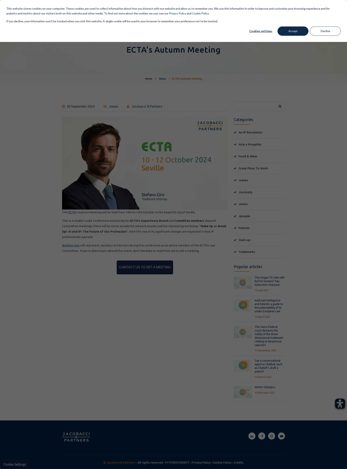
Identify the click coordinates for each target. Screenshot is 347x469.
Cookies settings (260, 31)
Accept (293, 31)
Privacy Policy (177, 13)
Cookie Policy (200, 13)
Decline (325, 31)
